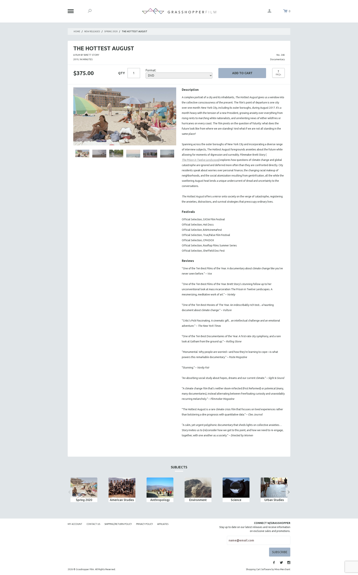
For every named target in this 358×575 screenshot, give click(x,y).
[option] (83, 490)
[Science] (236, 488)
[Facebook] (273, 562)
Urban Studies (274, 500)
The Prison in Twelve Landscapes (200, 159)
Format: (151, 70)
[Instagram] (288, 562)
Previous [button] (69, 492)
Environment (198, 500)
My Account (75, 524)
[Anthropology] (160, 488)
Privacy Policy (144, 524)
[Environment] (198, 488)
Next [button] (289, 492)
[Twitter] (281, 562)
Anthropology (160, 500)
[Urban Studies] (274, 488)
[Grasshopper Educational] (179, 11)
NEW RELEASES (92, 31)
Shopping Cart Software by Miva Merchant (268, 569)
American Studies (122, 500)
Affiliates (162, 524)
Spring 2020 (111, 31)
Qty (121, 73)
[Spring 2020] (83, 488)
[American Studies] (122, 488)
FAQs (278, 73)
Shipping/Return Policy (118, 524)
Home (77, 31)
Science (236, 500)
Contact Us (93, 524)
